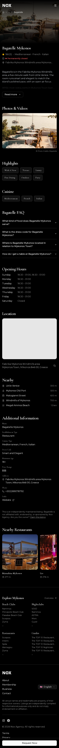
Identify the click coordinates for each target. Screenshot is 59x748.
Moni (34, 618)
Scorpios (6, 618)
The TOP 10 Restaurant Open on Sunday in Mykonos (43, 641)
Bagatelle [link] (18, 12)
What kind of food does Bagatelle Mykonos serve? (26, 222)
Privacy (6, 737)
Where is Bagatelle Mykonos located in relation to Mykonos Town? (24, 245)
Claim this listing (38, 517)
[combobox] (47, 687)
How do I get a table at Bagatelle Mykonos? (26, 254)
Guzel (34, 622)
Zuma (5, 622)
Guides (35, 633)
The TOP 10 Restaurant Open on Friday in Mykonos (43, 644)
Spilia (4, 644)
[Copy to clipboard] (54, 366)
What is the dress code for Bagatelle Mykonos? (22, 234)
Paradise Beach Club (12, 615)
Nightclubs (38, 604)
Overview (49, 598)
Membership (9, 684)
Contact (6, 693)
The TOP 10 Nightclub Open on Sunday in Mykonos (42, 647)
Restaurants (8, 633)
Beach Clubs (8, 604)
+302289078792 (14, 491)
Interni (5, 641)
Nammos (6, 609)
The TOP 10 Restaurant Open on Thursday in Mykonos (43, 637)
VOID (34, 609)
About (5, 680)
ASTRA (35, 615)
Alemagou (7, 647)
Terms (5, 733)
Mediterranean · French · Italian (32, 54)
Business (7, 689)
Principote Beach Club (13, 612)
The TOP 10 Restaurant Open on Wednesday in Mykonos (43, 650)
